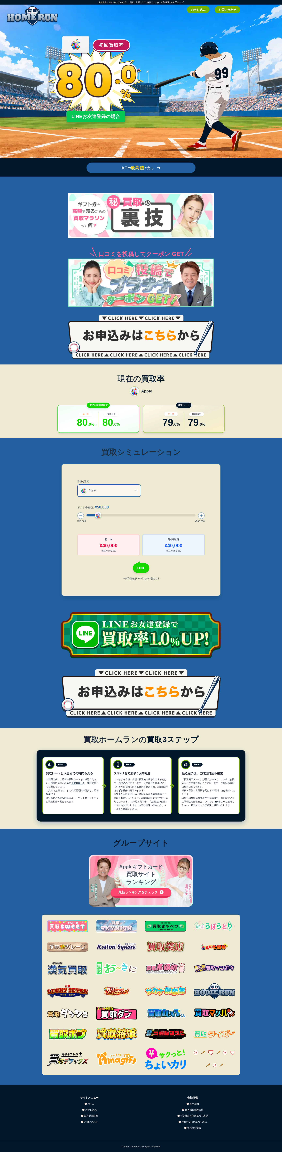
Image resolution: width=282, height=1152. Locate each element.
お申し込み (198, 9)
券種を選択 (83, 481)
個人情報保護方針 (194, 1110)
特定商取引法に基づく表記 (194, 1116)
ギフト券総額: (93, 507)
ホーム (91, 1104)
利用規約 (194, 1104)
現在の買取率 (91, 1116)
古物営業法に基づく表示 (194, 1122)
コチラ (217, 801)
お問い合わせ (227, 9)
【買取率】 (77, 783)
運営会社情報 (194, 1128)
